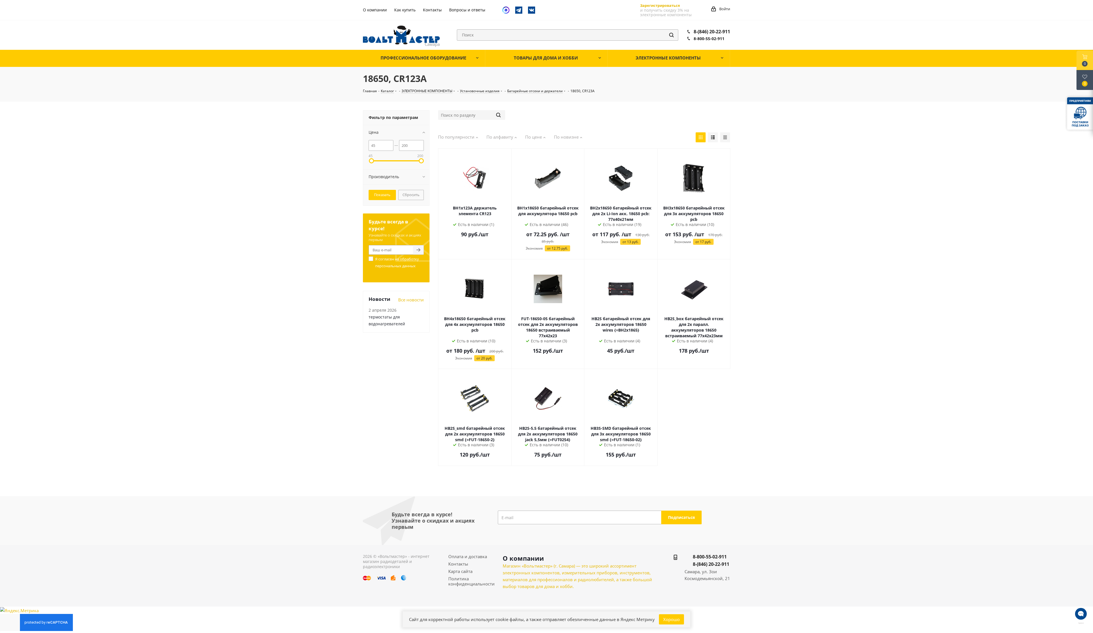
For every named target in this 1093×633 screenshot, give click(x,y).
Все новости (411, 300)
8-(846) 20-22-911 (712, 31)
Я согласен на (397, 262)
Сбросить (411, 194)
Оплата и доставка (467, 556)
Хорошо (671, 619)
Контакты (458, 564)
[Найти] (671, 35)
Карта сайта (460, 571)
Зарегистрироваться (660, 5)
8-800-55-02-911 (709, 38)
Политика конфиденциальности (471, 581)
